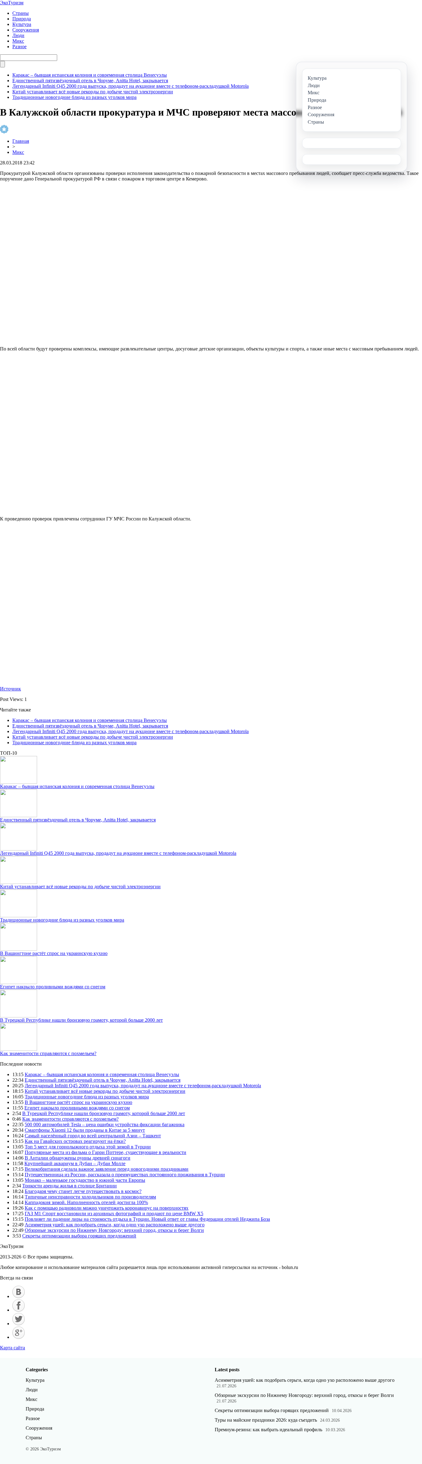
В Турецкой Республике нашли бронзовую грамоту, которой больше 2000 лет (81, 1020)
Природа (21, 18)
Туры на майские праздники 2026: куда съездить (266, 1420)
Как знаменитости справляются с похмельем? (48, 1053)
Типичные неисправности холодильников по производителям (90, 1196)
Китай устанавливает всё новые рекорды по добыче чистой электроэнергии (92, 91)
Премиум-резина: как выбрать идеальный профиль (268, 1429)
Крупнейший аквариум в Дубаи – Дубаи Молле (74, 1163)
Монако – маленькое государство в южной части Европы (85, 1180)
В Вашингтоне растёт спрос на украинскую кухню (54, 953)
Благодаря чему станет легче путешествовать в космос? (83, 1191)
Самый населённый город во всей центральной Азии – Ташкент (93, 1135)
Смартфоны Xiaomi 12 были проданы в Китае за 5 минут (85, 1130)
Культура (21, 24)
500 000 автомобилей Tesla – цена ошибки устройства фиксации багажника (104, 1124)
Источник (10, 688)
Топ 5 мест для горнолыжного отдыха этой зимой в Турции (88, 1146)
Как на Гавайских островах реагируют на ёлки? (75, 1141)
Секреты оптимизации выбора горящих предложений (79, 1235)
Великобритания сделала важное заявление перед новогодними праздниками (106, 1169)
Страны (20, 13)
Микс (18, 41)
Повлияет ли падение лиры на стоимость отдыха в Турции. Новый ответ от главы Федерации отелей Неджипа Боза (147, 1219)
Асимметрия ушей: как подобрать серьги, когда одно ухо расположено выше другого (115, 1224)
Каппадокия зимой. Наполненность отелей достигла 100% (86, 1202)
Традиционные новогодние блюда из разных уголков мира (74, 97)
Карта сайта (12, 1347)
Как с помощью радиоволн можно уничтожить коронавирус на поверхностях (106, 1208)
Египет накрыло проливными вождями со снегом (52, 986)
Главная (20, 141)
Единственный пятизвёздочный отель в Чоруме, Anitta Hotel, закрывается (90, 80)
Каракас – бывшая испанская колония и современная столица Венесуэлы (89, 75)
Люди (18, 35)
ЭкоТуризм (11, 2)
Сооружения (25, 29)
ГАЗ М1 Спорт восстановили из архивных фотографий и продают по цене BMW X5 (114, 1213)
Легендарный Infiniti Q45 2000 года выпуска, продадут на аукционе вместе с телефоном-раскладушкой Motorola (130, 86)
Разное (19, 46)
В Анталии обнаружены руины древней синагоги (77, 1158)
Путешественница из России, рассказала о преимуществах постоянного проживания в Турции (125, 1174)
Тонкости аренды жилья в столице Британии (69, 1185)
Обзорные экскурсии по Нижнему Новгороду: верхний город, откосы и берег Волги (114, 1230)
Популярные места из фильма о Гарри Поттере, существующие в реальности (105, 1152)
